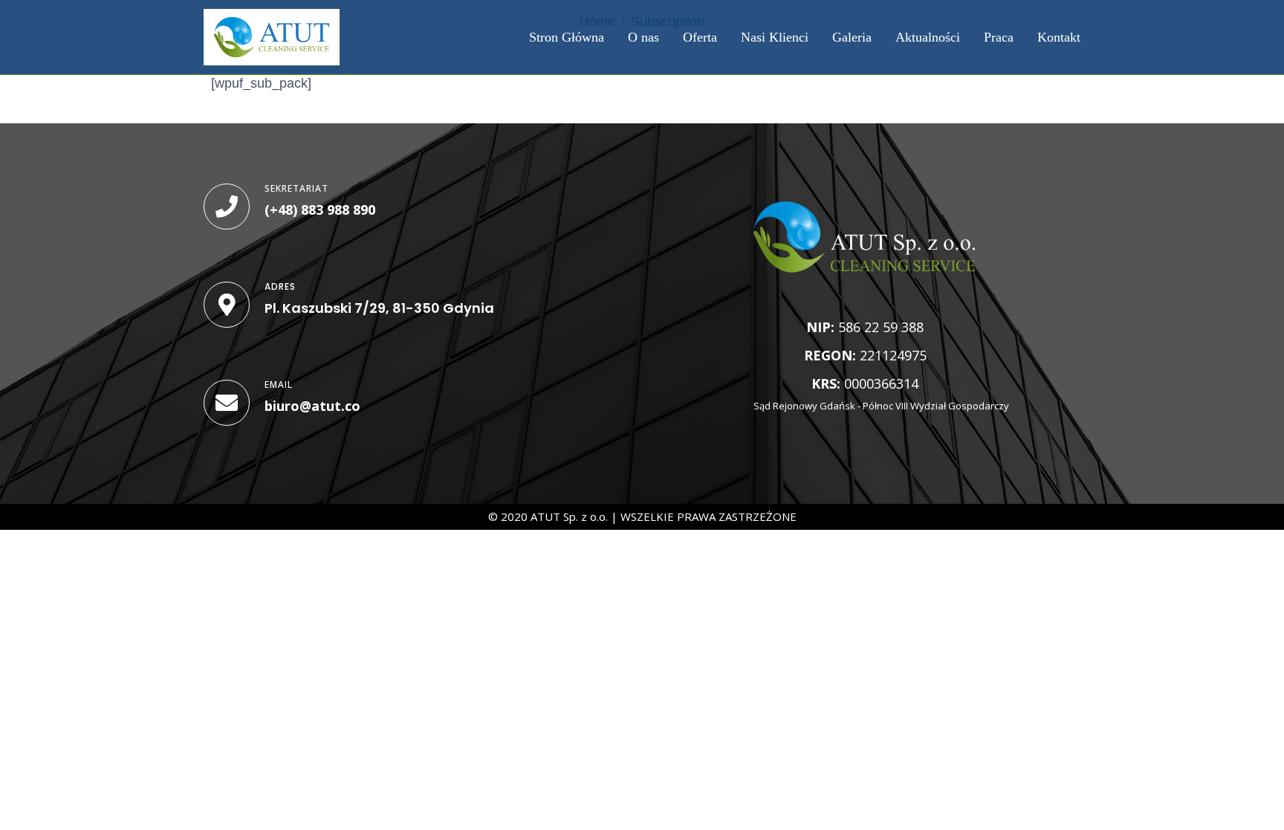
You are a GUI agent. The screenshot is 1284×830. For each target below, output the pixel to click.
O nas (643, 37)
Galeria (852, 37)
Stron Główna (566, 37)
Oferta (700, 37)
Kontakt (1058, 37)
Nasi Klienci (774, 37)
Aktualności (927, 37)
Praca (999, 37)
